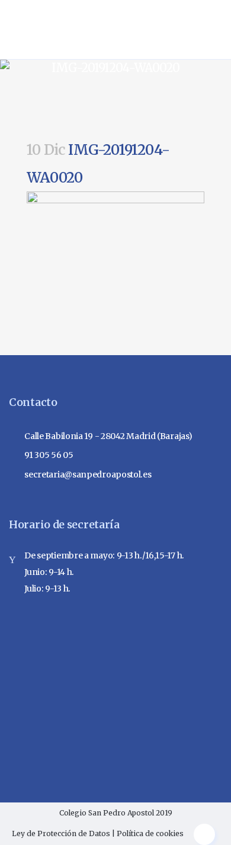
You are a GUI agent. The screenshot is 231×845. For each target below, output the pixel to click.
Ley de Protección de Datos (61, 833)
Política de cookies (150, 833)
